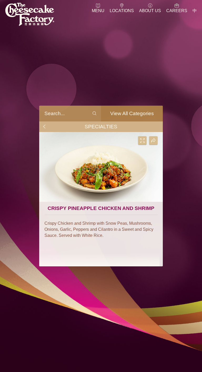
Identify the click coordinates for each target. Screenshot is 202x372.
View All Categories (132, 113)
